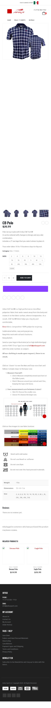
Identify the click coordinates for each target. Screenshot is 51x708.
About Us (5, 616)
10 (34, 256)
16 (18, 260)
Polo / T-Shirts (14, 251)
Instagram (14, 695)
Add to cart (25, 278)
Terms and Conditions (10, 649)
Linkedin (18, 695)
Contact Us (6, 619)
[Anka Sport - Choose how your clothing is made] (19, 11)
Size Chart (6, 635)
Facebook (4, 298)
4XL (33, 264)
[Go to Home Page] (3, 20)
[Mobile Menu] (9, 11)
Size (4, 256)
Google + (18, 298)
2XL (18, 264)
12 (41, 256)
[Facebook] (40, 2)
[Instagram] (47, 2)
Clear (12, 268)
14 (12, 260)
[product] (13, 555)
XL (12, 264)
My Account (6, 622)
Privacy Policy (7, 652)
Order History (7, 625)
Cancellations (7, 644)
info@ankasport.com (37, 346)
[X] (43, 2)
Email (22, 298)
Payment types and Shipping (12, 646)
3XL (26, 264)
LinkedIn (13, 298)
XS (25, 260)
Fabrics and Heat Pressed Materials (15, 638)
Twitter (9, 298)
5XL (40, 264)
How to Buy (6, 641)
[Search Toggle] (4, 11)
